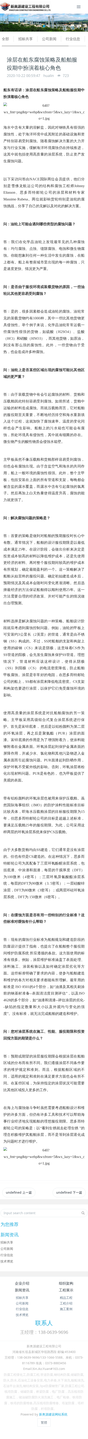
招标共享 (25, 38)
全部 (5, 38)
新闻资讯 (22, 1290)
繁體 (44, 1422)
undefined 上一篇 (19, 1192)
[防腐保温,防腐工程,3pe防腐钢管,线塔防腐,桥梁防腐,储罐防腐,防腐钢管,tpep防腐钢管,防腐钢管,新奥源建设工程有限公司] (25, 7)
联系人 (44, 1323)
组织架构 (66, 1283)
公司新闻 (49, 38)
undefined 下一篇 (69, 1192)
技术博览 (6, 1261)
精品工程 (66, 1297)
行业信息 (73, 38)
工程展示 (66, 1290)
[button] (6, 23)
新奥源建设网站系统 (53, 1414)
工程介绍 (66, 1303)
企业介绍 (22, 1283)
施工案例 (66, 1309)
